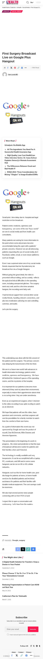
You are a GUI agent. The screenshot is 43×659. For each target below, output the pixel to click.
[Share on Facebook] (7, 68)
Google (15, 540)
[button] (4, 2)
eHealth (6, 11)
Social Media (16, 11)
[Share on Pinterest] (15, 68)
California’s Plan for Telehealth (14, 596)
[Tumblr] (40, 645)
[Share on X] (11, 68)
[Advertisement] (21, 31)
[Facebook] (31, 645)
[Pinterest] (36, 645)
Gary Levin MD (13, 74)
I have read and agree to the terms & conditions (23, 634)
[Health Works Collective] (12, 2)
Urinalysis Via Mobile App (15, 145)
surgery (22, 540)
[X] (33, 645)
